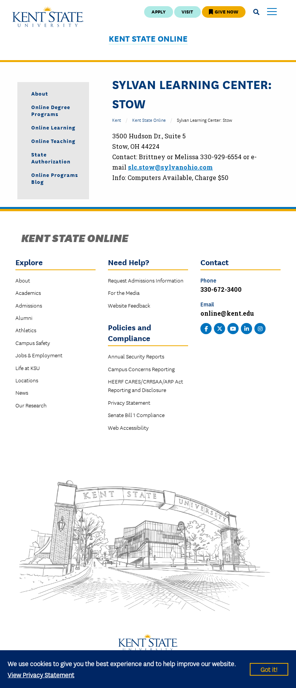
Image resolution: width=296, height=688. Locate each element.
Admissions (28, 305)
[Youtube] (233, 327)
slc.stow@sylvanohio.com (170, 167)
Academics (28, 292)
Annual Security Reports (136, 356)
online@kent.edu (227, 313)
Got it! (269, 669)
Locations (26, 380)
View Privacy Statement (41, 674)
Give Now (226, 11)
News (21, 392)
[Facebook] (206, 327)
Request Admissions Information (145, 280)
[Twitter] (219, 327)
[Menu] (272, 12)
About (39, 93)
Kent (116, 119)
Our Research (31, 405)
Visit (187, 11)
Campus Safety (32, 342)
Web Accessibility (128, 427)
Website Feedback (129, 305)
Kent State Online (148, 38)
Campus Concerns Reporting (141, 369)
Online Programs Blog (54, 178)
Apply (158, 11)
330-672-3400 (221, 289)
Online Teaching (53, 140)
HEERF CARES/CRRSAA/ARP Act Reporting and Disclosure (145, 385)
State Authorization (51, 158)
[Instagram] (260, 327)
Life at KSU (27, 367)
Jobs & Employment (38, 355)
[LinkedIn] (246, 327)
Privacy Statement (129, 402)
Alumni (23, 317)
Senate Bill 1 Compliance (136, 414)
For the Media (124, 292)
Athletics (25, 330)
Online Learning (53, 127)
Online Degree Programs (50, 110)
